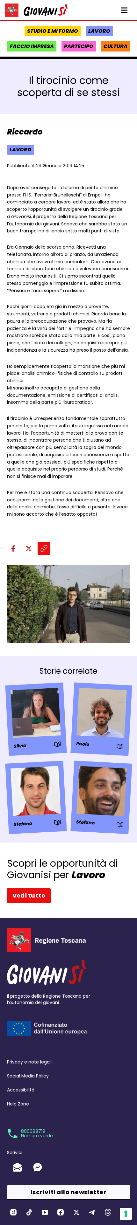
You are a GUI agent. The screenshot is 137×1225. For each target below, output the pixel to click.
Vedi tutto (29, 895)
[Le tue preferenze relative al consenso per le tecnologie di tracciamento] (126, 1214)
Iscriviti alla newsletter (68, 1192)
